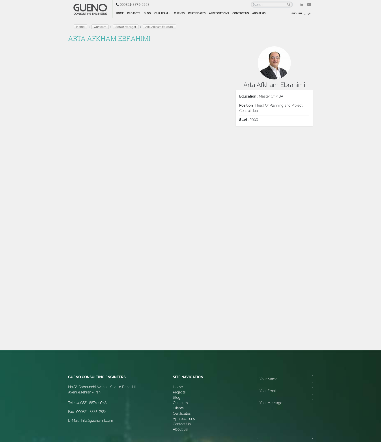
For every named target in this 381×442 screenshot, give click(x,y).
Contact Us (240, 13)
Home (120, 13)
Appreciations (219, 13)
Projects (133, 13)
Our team (161, 13)
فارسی (307, 13)
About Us (258, 13)
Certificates (196, 13)
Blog (147, 13)
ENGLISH (296, 13)
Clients (179, 13)
